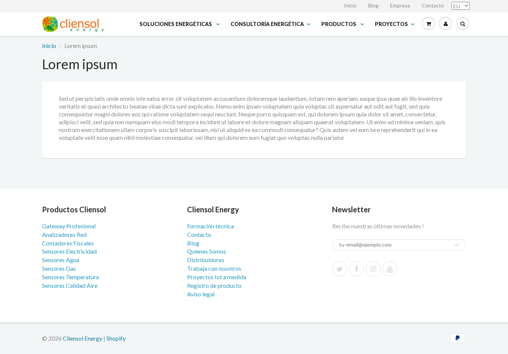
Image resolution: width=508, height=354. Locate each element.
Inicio (350, 5)
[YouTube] (389, 268)
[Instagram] (373, 268)
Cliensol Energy (83, 338)
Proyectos (391, 24)
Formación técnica (210, 225)
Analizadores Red (64, 234)
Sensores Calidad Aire (69, 285)
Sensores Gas (59, 268)
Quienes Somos (206, 251)
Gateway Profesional (69, 225)
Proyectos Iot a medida (216, 276)
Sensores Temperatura (70, 276)
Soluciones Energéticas (176, 24)
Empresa (400, 5)
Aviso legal (201, 293)
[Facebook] (356, 268)
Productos (339, 24)
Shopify (116, 338)
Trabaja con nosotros (214, 268)
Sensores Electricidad (69, 251)
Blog (373, 5)
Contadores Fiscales (68, 243)
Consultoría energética (267, 24)
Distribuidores (205, 259)
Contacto (433, 5)
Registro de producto (214, 285)
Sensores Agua (60, 259)
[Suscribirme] (456, 245)
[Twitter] (339, 268)
